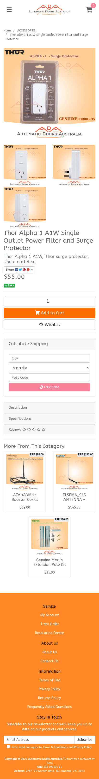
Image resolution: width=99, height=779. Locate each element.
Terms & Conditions (55, 747)
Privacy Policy (49, 689)
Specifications (20, 419)
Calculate (51, 387)
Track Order (49, 624)
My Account (49, 615)
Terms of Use (49, 680)
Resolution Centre (49, 633)
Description (18, 408)
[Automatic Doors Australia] (49, 10)
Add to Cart (52, 312)
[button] (49, 324)
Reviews (15, 430)
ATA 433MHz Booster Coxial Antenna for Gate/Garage (25, 502)
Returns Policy (49, 698)
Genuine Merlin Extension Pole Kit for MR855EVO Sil (49, 564)
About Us (49, 652)
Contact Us (49, 661)
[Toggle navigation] (9, 9)
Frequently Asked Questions (49, 707)
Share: (10, 269)
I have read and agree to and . (51, 747)
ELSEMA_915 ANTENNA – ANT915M (74, 499)
